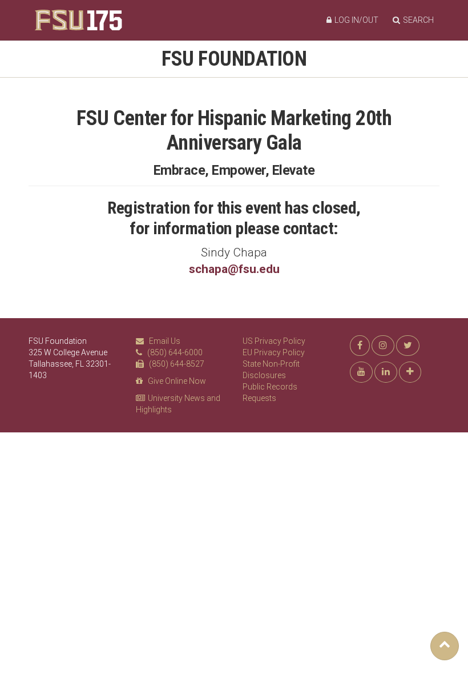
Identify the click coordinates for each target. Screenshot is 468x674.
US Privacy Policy (274, 341)
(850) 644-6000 (175, 352)
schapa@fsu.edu (234, 269)
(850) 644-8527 (176, 363)
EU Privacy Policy (274, 352)
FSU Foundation (234, 59)
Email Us (164, 341)
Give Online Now (177, 381)
